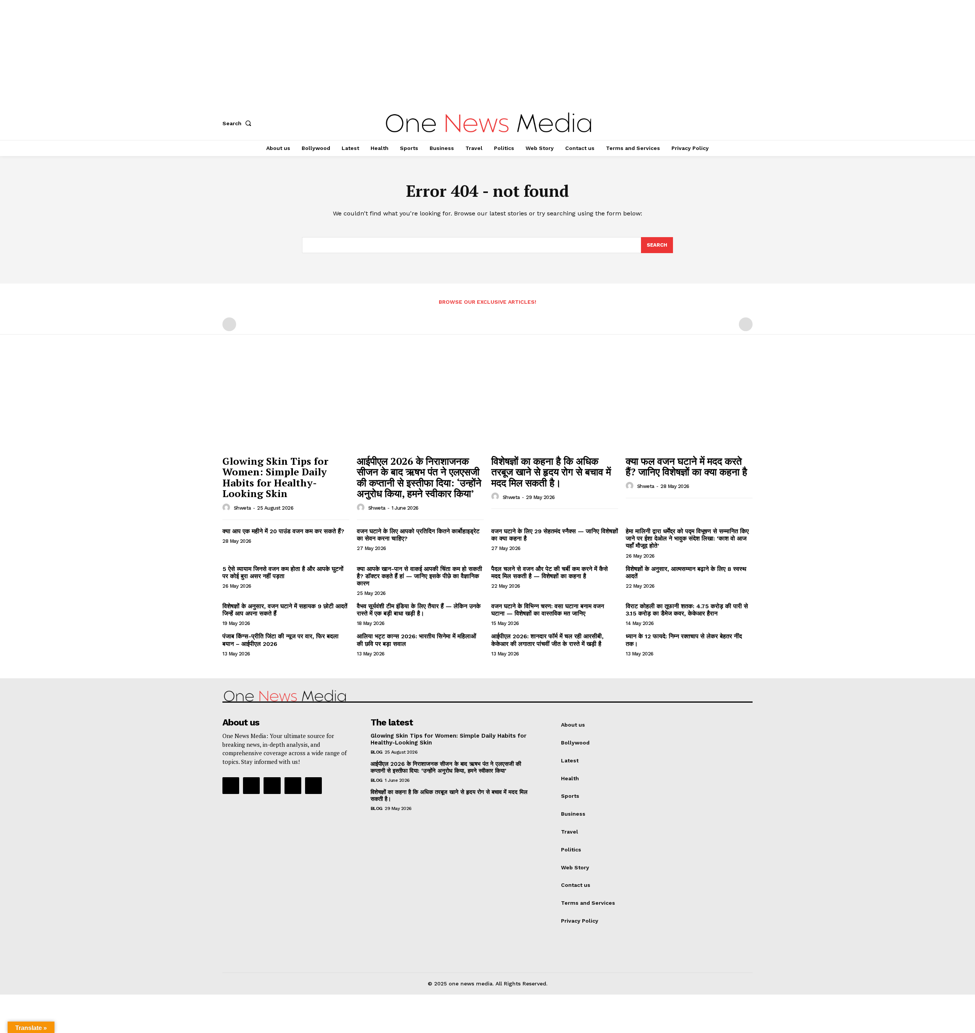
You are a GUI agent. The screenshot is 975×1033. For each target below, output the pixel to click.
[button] (238, 123)
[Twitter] (293, 785)
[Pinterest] (272, 785)
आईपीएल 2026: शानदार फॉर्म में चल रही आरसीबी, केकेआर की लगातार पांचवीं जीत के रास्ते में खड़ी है (547, 640)
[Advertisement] (228, 53)
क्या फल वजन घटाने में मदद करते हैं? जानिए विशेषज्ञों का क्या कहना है (686, 466)
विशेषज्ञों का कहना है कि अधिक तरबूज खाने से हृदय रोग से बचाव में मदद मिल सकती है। (551, 471)
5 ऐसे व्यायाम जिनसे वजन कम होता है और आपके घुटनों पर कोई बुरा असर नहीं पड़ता (283, 572)
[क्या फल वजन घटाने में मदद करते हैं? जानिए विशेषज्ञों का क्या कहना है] (689, 403)
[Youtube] (313, 785)
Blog (376, 752)
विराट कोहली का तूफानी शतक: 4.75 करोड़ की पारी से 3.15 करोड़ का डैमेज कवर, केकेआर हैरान (687, 610)
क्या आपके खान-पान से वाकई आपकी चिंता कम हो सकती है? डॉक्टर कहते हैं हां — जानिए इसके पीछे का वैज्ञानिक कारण (419, 576)
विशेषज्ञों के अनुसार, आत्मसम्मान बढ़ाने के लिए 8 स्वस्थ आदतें (686, 572)
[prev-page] (229, 324)
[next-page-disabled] (746, 324)
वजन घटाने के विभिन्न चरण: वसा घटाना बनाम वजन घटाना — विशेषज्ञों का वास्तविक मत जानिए (547, 610)
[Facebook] (230, 785)
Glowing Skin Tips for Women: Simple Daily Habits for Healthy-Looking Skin (275, 477)
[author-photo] (227, 508)
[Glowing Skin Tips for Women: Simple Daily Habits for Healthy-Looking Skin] (285, 403)
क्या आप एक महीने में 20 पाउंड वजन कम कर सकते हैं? (283, 531)
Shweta (242, 508)
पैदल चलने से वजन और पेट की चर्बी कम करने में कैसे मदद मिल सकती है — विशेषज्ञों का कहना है (549, 572)
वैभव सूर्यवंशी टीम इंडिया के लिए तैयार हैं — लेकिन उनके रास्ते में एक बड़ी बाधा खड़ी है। (419, 610)
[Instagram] (251, 785)
